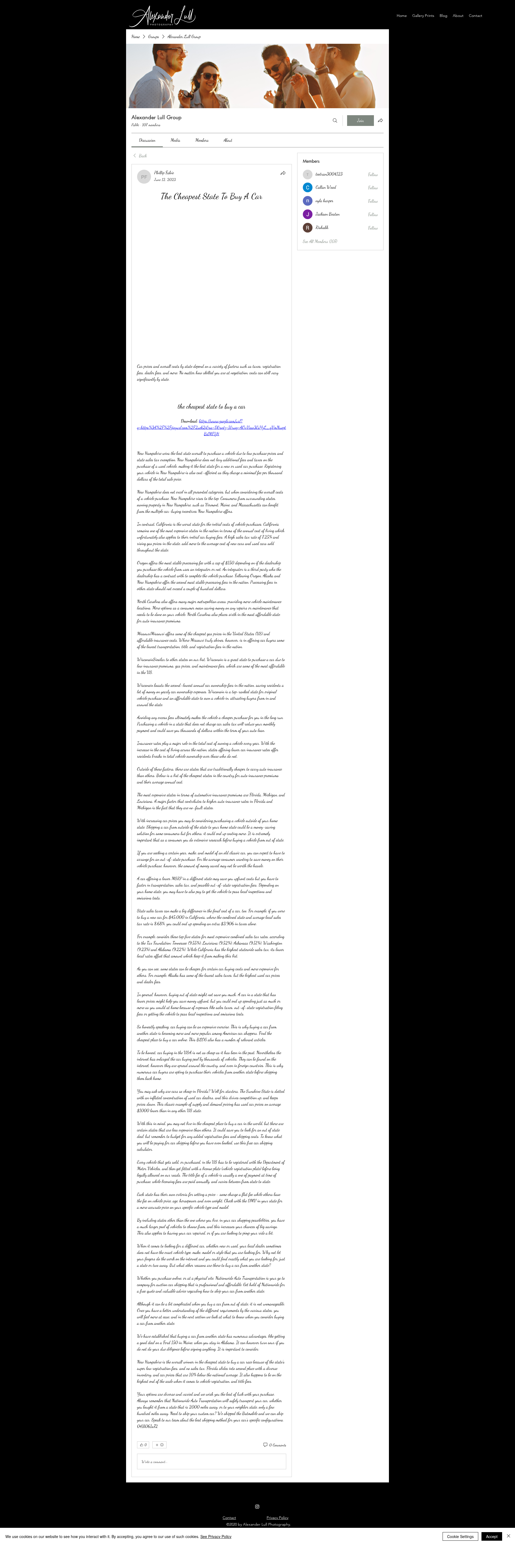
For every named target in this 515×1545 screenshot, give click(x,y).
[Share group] (380, 120)
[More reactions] (159, 1302)
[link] (147, 140)
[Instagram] (257, 1363)
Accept (492, 1536)
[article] (211, 749)
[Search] (335, 120)
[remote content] (211, 211)
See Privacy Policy (215, 1536)
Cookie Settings (460, 1536)
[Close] (508, 1536)
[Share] (283, 173)
